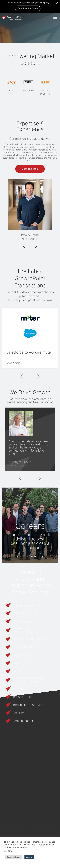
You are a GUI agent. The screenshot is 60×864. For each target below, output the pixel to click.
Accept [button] (29, 857)
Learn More (30, 556)
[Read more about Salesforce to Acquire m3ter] (30, 327)
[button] (21, 424)
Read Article (13, 363)
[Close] (56, 3)
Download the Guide (28, 8)
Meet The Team (30, 168)
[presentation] (24, 246)
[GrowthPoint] (13, 17)
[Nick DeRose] (30, 204)
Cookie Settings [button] (13, 857)
